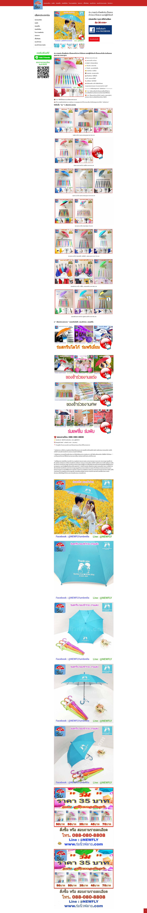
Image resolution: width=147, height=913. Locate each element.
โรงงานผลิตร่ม (73, 3)
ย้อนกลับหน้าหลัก (94, 39)
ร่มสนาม (80, 3)
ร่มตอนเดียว (47, 3)
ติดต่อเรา (110, 3)
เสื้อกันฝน (86, 3)
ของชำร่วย (93, 3)
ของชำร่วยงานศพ (101, 3)
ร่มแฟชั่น (58, 3)
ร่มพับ (53, 3)
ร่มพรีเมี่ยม (65, 3)
